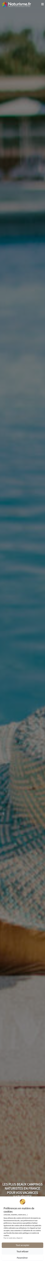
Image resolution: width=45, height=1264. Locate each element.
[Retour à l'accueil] (16, 4)
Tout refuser (22, 1251)
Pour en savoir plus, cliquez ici (13, 1238)
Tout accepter (22, 1245)
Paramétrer (22, 1257)
